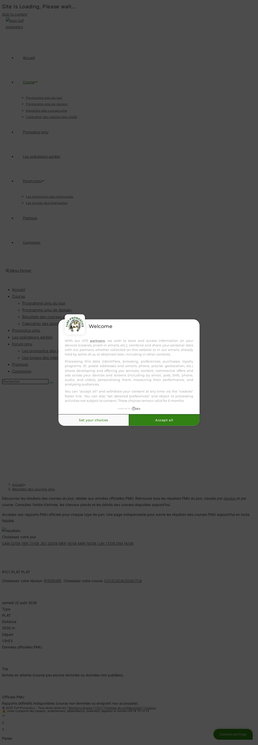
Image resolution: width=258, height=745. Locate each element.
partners (97, 340)
